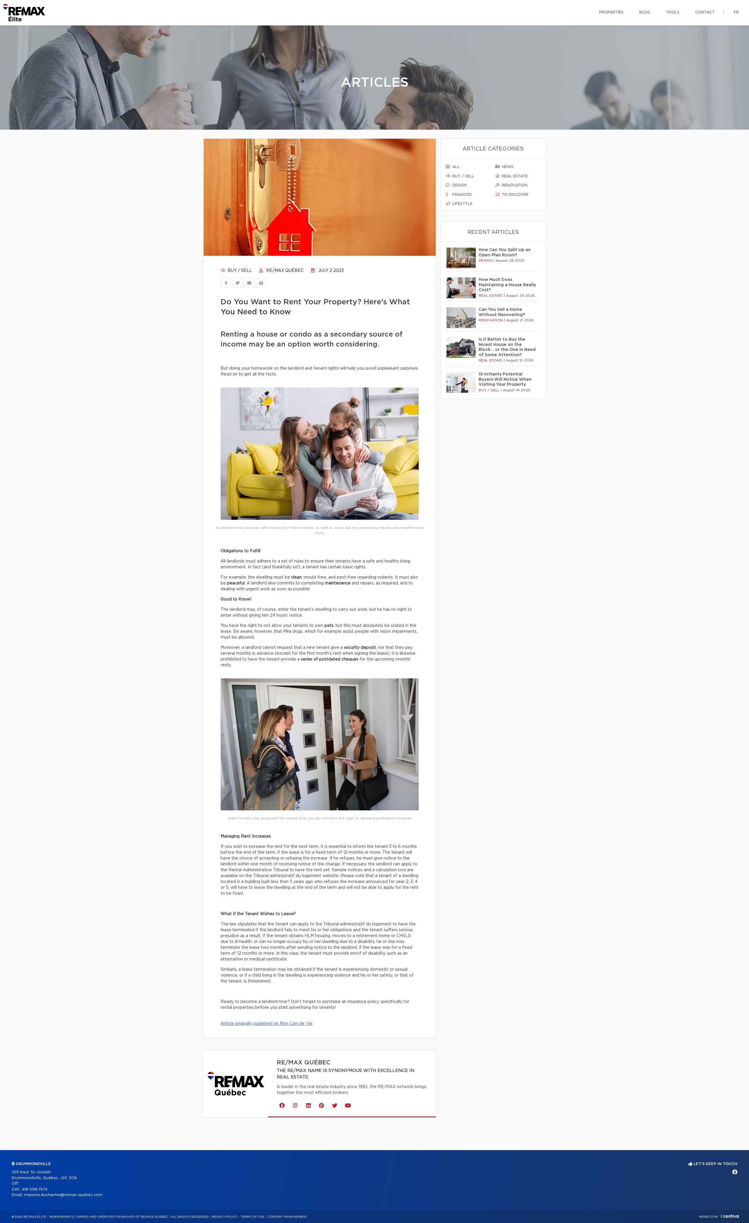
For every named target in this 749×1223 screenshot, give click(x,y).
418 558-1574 (34, 1189)
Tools (672, 12)
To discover (514, 195)
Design (459, 185)
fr (736, 12)
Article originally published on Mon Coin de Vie (266, 1024)
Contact (705, 12)
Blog (644, 12)
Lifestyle (462, 204)
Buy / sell (239, 271)
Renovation (514, 185)
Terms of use (252, 1216)
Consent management (287, 1216)
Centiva (729, 1216)
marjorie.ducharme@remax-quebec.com (63, 1195)
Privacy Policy (225, 1216)
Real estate (514, 176)
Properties (611, 12)
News (507, 167)
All (455, 167)
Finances (461, 195)
